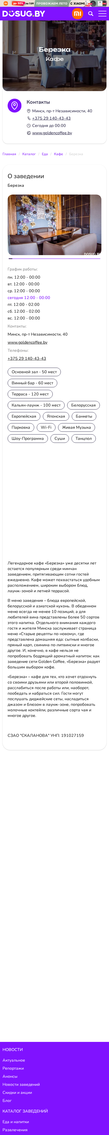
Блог (7, 1100)
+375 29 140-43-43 (51, 118)
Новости (13, 1049)
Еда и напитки (16, 1122)
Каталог (29, 154)
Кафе (58, 154)
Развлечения (15, 1130)
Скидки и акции (17, 1092)
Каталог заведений (25, 1111)
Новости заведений (21, 1084)
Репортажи (13, 1068)
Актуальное (14, 1060)
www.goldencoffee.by (52, 133)
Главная (9, 154)
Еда (45, 154)
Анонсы (10, 1076)
